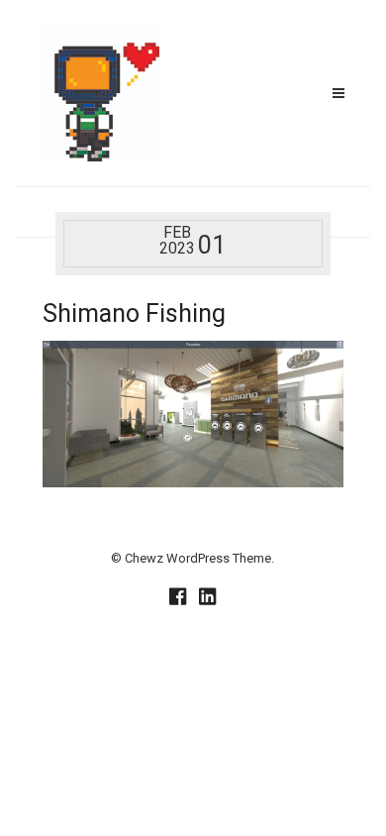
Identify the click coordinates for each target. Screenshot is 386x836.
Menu (338, 93)
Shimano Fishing (134, 313)
